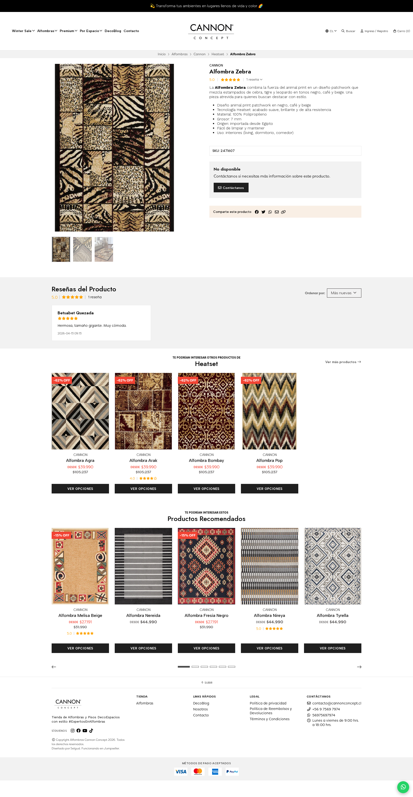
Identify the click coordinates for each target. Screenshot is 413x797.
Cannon (200, 54)
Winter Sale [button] (22, 31)
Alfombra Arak (143, 460)
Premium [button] (67, 31)
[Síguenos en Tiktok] (91, 731)
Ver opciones (80, 489)
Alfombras (180, 54)
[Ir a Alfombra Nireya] (269, 566)
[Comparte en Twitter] (263, 212)
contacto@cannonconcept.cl (336, 703)
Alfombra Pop (269, 460)
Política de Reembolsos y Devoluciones (271, 711)
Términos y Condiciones (269, 719)
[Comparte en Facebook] (256, 212)
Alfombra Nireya (269, 615)
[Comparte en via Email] (276, 212)
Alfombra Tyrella (332, 615)
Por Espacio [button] (89, 31)
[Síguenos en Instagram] (72, 731)
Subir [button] (208, 682)
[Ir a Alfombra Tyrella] (332, 566)
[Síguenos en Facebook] (78, 731)
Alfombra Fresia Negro (206, 615)
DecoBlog (113, 31)
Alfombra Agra (80, 460)
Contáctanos (233, 188)
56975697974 (323, 715)
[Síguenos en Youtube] (84, 731)
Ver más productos (341, 362)
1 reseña (253, 79)
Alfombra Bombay (206, 460)
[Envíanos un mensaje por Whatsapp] (403, 787)
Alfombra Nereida (143, 615)
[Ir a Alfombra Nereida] (143, 566)
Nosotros (200, 709)
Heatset (218, 54)
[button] (283, 212)
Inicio (162, 54)
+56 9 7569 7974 (326, 709)
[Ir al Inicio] (211, 31)
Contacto (131, 31)
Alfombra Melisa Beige (80, 615)
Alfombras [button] (45, 31)
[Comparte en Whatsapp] (270, 212)
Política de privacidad (268, 703)
